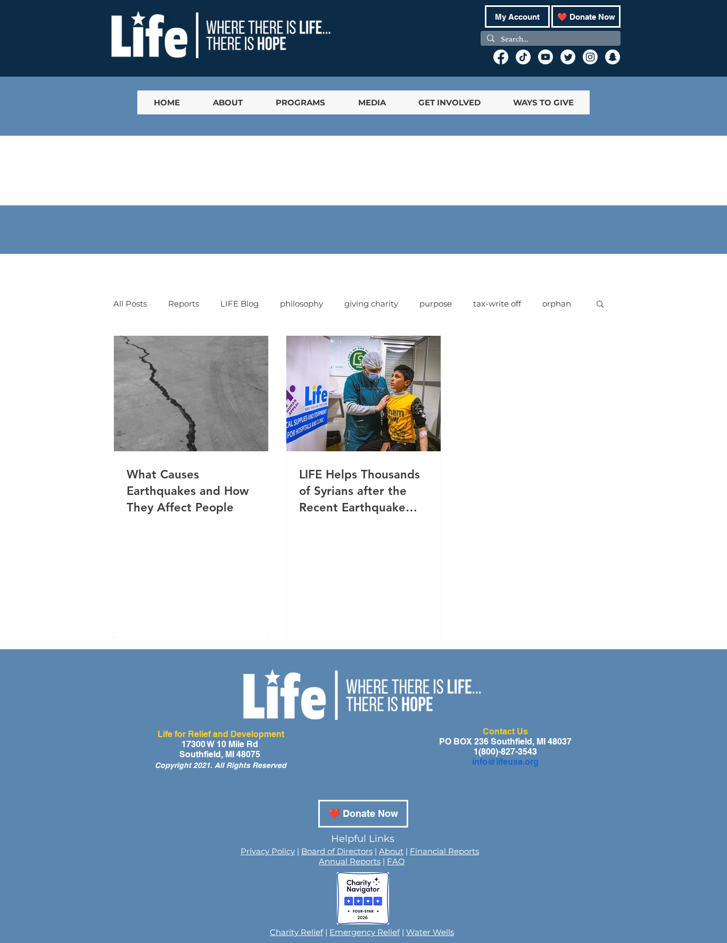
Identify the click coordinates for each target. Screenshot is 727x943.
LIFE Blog (239, 304)
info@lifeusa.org (505, 762)
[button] (600, 304)
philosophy (301, 304)
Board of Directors (337, 851)
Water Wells (430, 932)
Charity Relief (296, 932)
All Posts (130, 304)
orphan (556, 304)
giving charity (371, 304)
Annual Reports (350, 861)
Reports (183, 304)
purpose (435, 304)
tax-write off (497, 304)
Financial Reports (444, 851)
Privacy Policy (268, 851)
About (391, 851)
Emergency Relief (364, 932)
